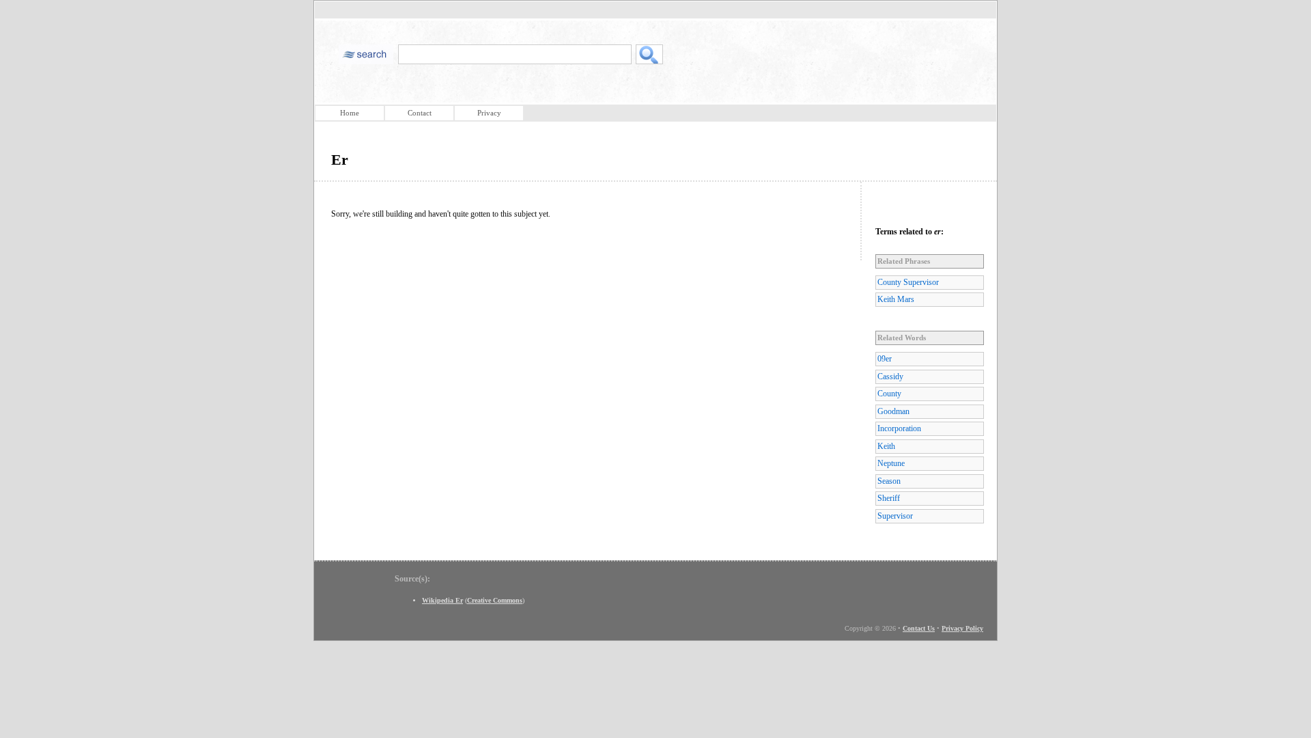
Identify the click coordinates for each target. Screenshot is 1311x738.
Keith (886, 446)
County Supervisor (908, 282)
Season (889, 481)
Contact (420, 113)
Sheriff (888, 498)
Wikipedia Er (442, 600)
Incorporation (899, 428)
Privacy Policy (962, 628)
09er (884, 359)
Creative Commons (494, 600)
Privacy (489, 113)
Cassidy (890, 376)
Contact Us (919, 628)
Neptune (891, 463)
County (889, 393)
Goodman (893, 411)
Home (349, 113)
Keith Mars (895, 299)
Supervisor (895, 516)
